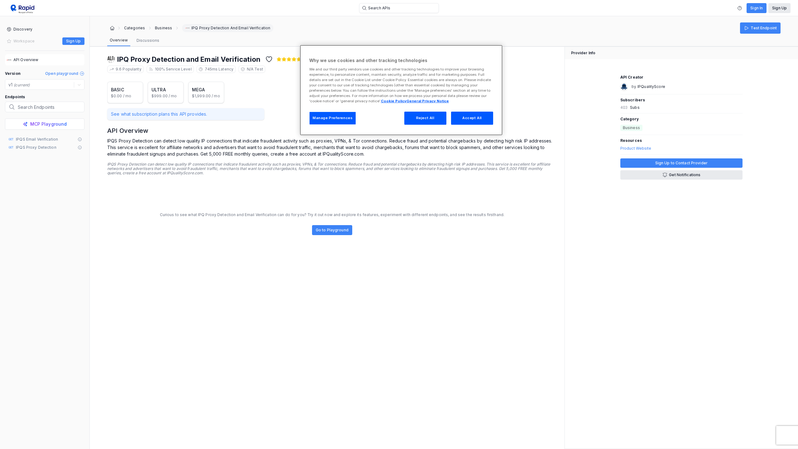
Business (163, 28)
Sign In (756, 8)
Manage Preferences (333, 118)
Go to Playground (332, 230)
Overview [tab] (119, 40)
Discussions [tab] (148, 40)
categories (134, 28)
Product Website (635, 148)
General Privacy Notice (427, 101)
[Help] (740, 8)
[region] (401, 90)
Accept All (472, 118)
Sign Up (779, 8)
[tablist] (134, 40)
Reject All (425, 118)
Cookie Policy (393, 101)
